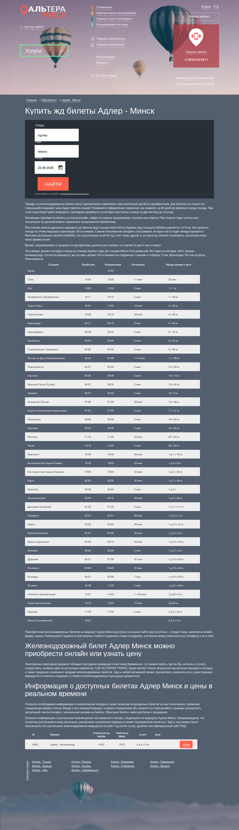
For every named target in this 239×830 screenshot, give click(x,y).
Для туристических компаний (195, 84)
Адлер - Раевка (81, 762)
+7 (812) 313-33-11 (196, 60)
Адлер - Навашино (162, 762)
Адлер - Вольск (160, 766)
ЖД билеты (49, 100)
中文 (216, 7)
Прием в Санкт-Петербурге (114, 19)
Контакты (102, 63)
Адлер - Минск (71, 100)
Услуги (33, 50)
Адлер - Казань (81, 766)
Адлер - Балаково (122, 762)
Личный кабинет (199, 16)
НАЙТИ (53, 183)
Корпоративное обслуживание (116, 13)
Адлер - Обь (40, 770)
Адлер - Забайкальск (84, 770)
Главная (31, 100)
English (206, 7)
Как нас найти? (34, 27)
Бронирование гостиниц (112, 24)
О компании (104, 7)
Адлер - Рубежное (122, 766)
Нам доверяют (105, 57)
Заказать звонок (196, 52)
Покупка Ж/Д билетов (110, 44)
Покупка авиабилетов (111, 39)
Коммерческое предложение (195, 78)
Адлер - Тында (41, 762)
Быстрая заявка (106, 75)
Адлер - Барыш (42, 766)
